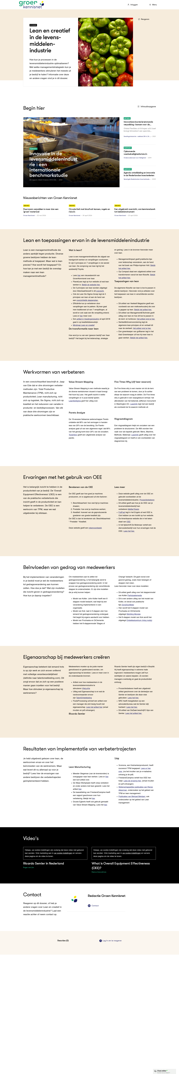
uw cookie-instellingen (63, 853)
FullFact (122, 512)
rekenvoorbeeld (95, 528)
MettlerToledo (133, 509)
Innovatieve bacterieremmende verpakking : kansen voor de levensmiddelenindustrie (138, 124)
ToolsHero (73, 435)
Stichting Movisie (134, 614)
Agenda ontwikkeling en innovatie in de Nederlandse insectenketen (139, 174)
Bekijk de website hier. (91, 285)
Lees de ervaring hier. (133, 781)
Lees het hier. (129, 531)
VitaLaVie (86, 689)
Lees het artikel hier (94, 707)
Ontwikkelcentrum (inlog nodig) (139, 620)
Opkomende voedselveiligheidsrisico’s (135, 152)
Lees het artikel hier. (133, 713)
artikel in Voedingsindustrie (87, 319)
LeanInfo (134, 404)
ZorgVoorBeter (128, 605)
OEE (129, 522)
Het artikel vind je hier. (146, 319)
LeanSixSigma (75, 401)
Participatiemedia (135, 596)
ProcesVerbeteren (147, 500)
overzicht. (100, 291)
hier (79, 275)
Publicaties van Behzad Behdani (132, 797)
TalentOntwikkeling (84, 698)
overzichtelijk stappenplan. (87, 300)
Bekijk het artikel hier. (143, 310)
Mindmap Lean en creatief (83, 325)
